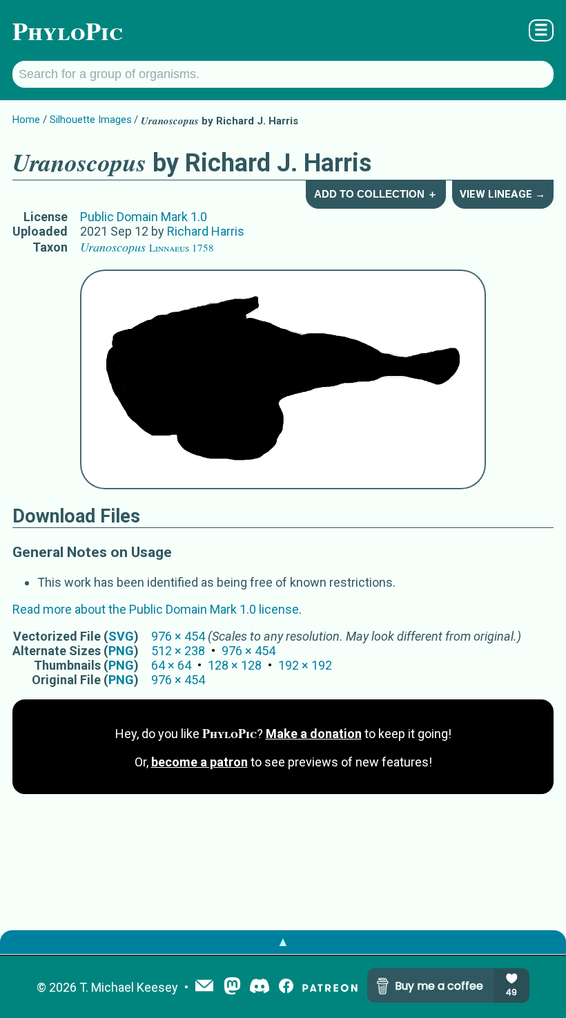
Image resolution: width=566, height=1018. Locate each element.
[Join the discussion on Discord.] (259, 987)
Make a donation (314, 733)
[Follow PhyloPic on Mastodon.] (232, 987)
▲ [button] (283, 941)
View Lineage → (502, 194)
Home (26, 119)
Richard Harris (205, 231)
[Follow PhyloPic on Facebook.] (286, 987)
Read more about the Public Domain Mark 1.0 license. (157, 609)
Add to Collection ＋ (376, 194)
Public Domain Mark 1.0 (143, 216)
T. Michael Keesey (128, 987)
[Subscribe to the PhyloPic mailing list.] (204, 987)
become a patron (199, 762)
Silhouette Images (91, 119)
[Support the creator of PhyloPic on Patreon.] (330, 987)
